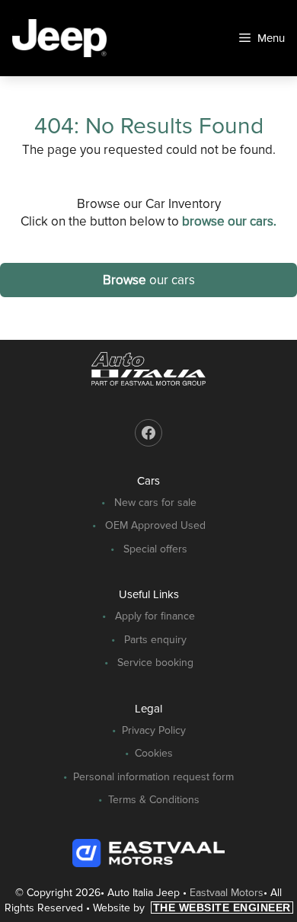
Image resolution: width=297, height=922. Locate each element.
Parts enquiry (155, 639)
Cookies (154, 753)
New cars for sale (155, 502)
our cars (149, 280)
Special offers (155, 549)
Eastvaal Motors (226, 892)
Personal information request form (153, 776)
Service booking (155, 662)
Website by (192, 907)
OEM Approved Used (155, 525)
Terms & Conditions (154, 799)
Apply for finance (155, 616)
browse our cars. (229, 221)
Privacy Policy (154, 730)
